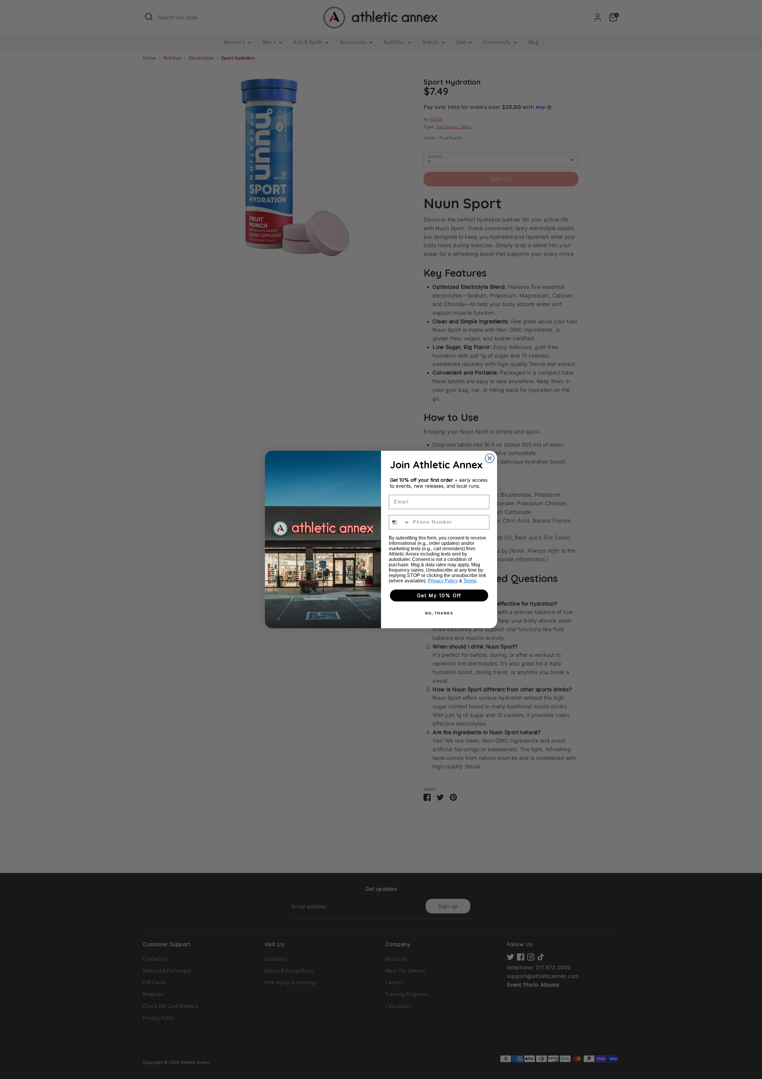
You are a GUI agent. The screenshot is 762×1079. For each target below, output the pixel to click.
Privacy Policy (443, 580)
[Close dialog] (489, 458)
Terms (469, 580)
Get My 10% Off (439, 595)
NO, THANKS (439, 613)
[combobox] (399, 522)
